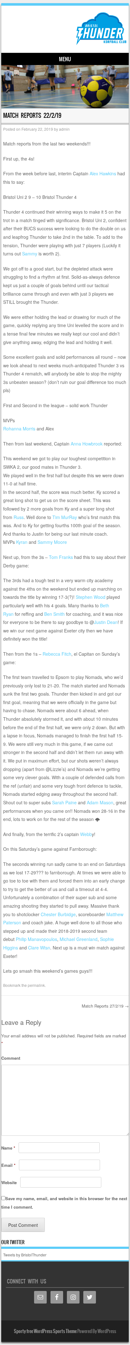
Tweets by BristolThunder (24, 1254)
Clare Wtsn (39, 947)
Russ (19, 517)
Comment (10, 1058)
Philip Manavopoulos (36, 939)
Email (8, 1165)
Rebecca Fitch (57, 654)
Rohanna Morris (19, 428)
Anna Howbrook (87, 443)
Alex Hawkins (103, 173)
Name (8, 1148)
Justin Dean (106, 622)
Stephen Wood (90, 597)
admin (64, 129)
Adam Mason (100, 802)
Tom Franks (61, 557)
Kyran (21, 542)
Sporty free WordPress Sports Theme (45, 1331)
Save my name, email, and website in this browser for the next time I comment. (64, 1202)
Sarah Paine (64, 802)
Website (9, 1182)
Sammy (29, 253)
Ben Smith (54, 614)
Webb (86, 834)
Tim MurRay (64, 517)
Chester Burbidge (58, 914)
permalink (36, 985)
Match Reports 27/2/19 (105, 1006)
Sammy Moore (52, 542)
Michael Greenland (79, 939)
